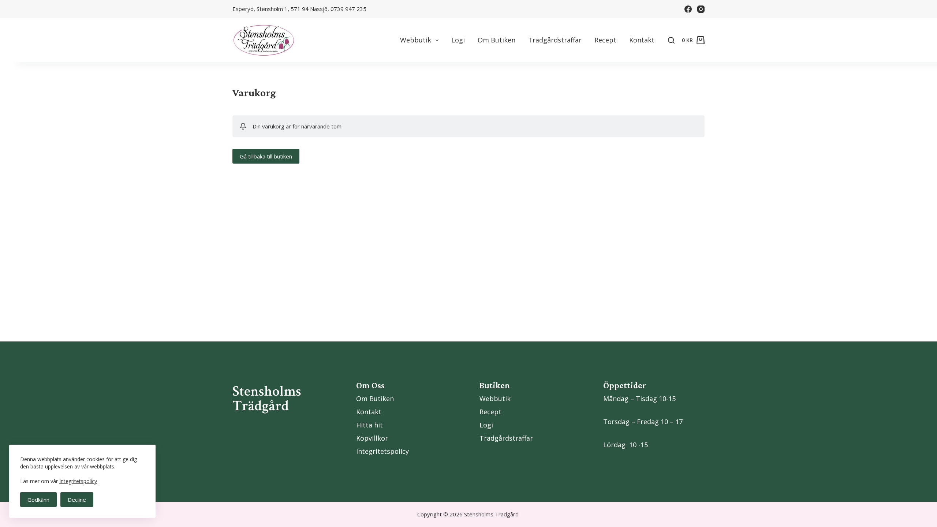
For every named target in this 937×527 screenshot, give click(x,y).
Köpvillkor (372, 438)
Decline (77, 499)
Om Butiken (496, 39)
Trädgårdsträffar (555, 39)
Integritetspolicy (78, 481)
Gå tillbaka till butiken (266, 156)
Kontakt (641, 39)
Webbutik (415, 39)
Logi (458, 39)
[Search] (671, 40)
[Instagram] (701, 9)
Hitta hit (369, 425)
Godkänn (38, 499)
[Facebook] (688, 9)
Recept (605, 39)
